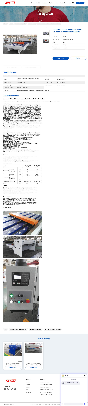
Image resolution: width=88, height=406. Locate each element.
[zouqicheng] (15, 389)
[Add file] (62, 404)
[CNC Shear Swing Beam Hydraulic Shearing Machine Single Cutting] (13, 352)
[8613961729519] (8, 389)
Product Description (31, 67)
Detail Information (12, 67)
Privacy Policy (6, 404)
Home (32, 2)
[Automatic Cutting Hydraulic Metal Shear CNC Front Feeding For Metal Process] (20, 44)
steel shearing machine (35, 329)
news (57, 2)
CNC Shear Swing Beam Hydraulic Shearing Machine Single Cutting (13, 364)
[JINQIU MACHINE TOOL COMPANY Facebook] (5, 389)
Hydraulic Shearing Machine (20, 23)
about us (38, 2)
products (45, 2)
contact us (63, 2)
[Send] (85, 404)
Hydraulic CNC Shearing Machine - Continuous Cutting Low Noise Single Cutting (33, 364)
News (27, 389)
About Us (28, 382)
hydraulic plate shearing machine (18, 329)
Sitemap (12, 404)
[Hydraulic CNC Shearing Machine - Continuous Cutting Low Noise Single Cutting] (34, 352)
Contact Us (28, 392)
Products (11, 23)
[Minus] (85, 375)
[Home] (11, 382)
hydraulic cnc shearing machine (53, 329)
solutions (51, 2)
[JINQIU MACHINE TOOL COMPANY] (10, 3)
